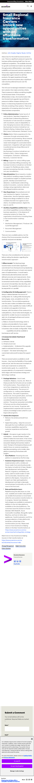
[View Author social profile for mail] (20, 560)
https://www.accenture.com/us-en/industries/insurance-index (12, 541)
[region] (17, 756)
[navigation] (31, 6)
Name (7, 725)
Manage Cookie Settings (17, 770)
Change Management (8, 546)
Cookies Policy (27, 755)
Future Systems (6, 548)
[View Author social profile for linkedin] (17, 560)
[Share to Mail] (32, 779)
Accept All (17, 760)
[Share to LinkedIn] (27, 779)
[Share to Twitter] (29, 779)
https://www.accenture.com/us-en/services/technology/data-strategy (17, 531)
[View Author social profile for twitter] (15, 560)
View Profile (17, 564)
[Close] (32, 739)
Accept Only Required (17, 765)
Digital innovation (21, 546)
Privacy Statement (9, 757)
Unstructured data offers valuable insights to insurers (10, 781)
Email (7, 735)
